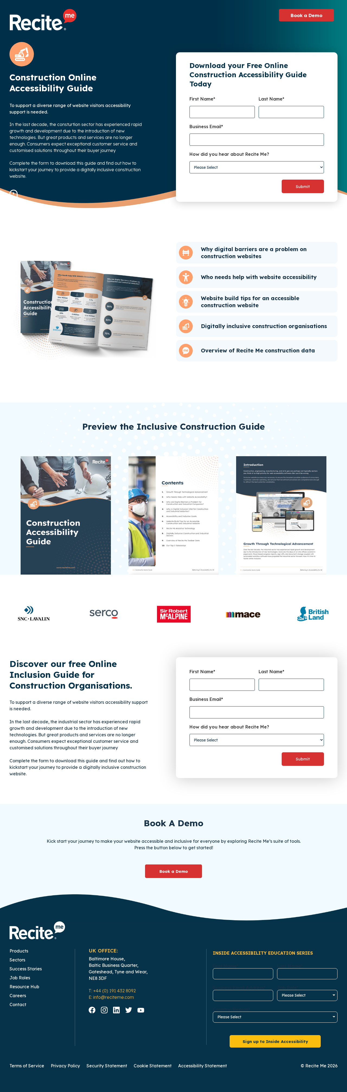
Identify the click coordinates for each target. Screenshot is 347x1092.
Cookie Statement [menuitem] (153, 1065)
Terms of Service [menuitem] (26, 1065)
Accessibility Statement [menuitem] (202, 1065)
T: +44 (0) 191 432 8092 (112, 990)
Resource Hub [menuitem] (24, 986)
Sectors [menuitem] (17, 960)
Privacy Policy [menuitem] (65, 1065)
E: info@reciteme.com (111, 997)
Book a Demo (173, 871)
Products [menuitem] (18, 951)
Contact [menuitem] (17, 1004)
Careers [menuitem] (17, 995)
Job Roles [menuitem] (19, 977)
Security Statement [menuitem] (106, 1065)
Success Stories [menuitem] (25, 968)
